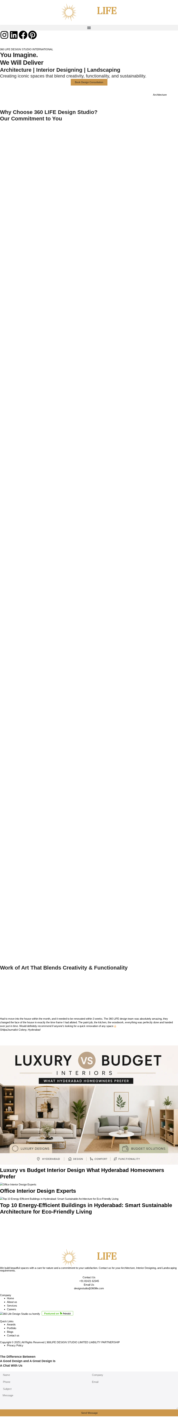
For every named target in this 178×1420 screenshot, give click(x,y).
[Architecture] (173, 97)
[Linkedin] (13, 35)
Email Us (89, 1284)
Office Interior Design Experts (38, 1191)
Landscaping (103, 70)
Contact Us (89, 1277)
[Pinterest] (32, 35)
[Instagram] (4, 35)
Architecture (15, 70)
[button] (89, 28)
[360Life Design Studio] (89, 12)
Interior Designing (59, 70)
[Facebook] (23, 35)
